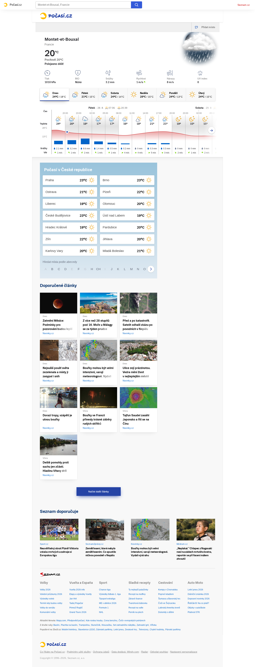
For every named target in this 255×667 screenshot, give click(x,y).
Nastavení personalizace (183, 651)
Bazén (56, 625)
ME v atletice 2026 (107, 603)
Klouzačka (107, 625)
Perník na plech (136, 612)
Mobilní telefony (69, 629)
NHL (101, 612)
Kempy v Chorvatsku (168, 589)
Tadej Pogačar (76, 603)
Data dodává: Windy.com (125, 651)
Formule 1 (104, 607)
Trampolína (84, 625)
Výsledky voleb (47, 598)
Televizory (143, 629)
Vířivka (153, 625)
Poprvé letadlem (166, 594)
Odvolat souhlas (159, 651)
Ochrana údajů (101, 651)
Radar (144, 651)
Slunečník (95, 625)
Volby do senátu (47, 607)
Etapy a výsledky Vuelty (80, 594)
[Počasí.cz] (56, 16)
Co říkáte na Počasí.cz (52, 651)
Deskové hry (131, 629)
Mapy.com (61, 620)
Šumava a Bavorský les (169, 598)
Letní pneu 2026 (195, 589)
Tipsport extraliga (107, 598)
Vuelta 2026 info (77, 589)
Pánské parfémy (173, 629)
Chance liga (104, 589)
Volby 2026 (45, 589)
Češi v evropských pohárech (132, 620)
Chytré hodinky (157, 629)
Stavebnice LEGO (86, 629)
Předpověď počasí (75, 620)
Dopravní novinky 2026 (199, 598)
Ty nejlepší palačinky (138, 589)
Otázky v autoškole (196, 607)
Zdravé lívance (135, 598)
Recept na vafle (136, 607)
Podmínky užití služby (79, 651)
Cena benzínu (110, 620)
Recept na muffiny (137, 594)
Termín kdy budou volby (51, 603)
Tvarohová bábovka (138, 603)
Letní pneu (119, 629)
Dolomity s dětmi (166, 612)
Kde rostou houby (94, 620)
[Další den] (211, 130)
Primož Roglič (76, 607)
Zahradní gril (143, 625)
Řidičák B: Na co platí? (198, 603)
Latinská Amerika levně (169, 607)
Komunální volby (48, 612)
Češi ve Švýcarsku (167, 603)
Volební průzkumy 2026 (51, 594)
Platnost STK (194, 612)
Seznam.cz (243, 4)
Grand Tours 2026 (77, 612)
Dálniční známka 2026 (198, 594)
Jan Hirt (73, 598)
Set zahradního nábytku (124, 625)
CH (98, 269)
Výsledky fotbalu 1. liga (110, 594)
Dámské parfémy (104, 629)
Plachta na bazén (69, 625)
